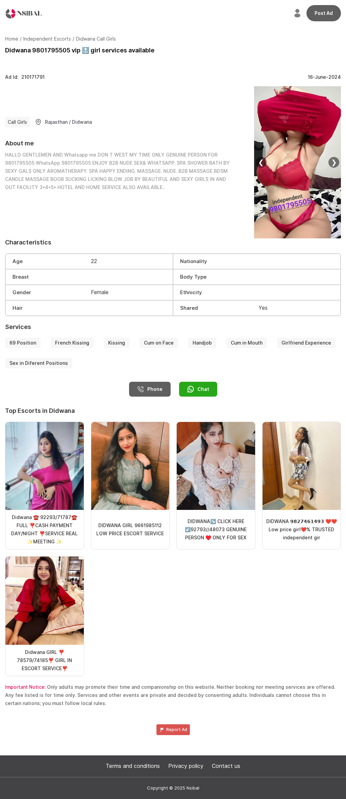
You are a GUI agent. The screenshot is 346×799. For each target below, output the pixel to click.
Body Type (193, 277)
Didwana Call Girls (96, 39)
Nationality (193, 261)
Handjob (202, 343)
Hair (18, 308)
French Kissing (72, 343)
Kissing (116, 343)
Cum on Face (159, 343)
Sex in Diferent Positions (38, 363)
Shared (189, 308)
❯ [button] (334, 162)
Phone (155, 389)
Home (11, 39)
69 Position (22, 343)
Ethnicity (191, 292)
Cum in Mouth (247, 343)
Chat (203, 389)
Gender (22, 292)
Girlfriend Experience (306, 343)
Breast (21, 277)
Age (18, 261)
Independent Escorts (47, 39)
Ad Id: (25, 77)
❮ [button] (261, 162)
